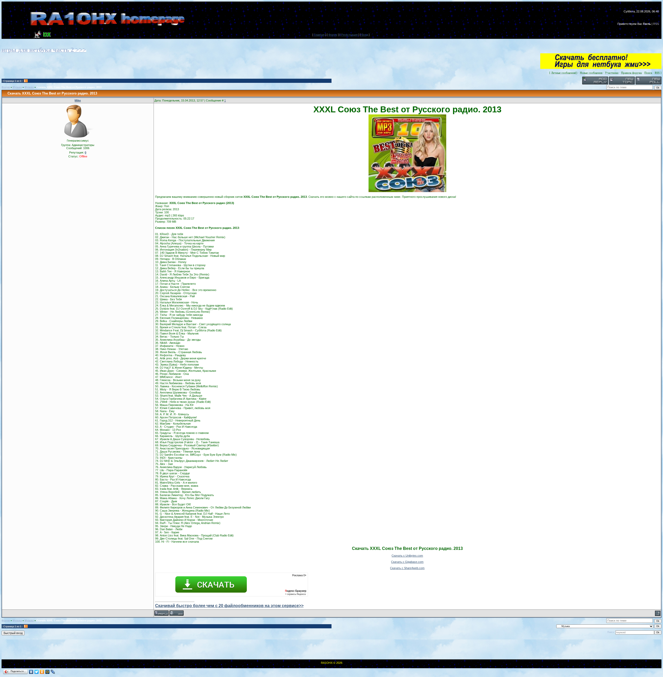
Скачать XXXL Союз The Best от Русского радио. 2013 (69, 87)
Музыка (17, 87)
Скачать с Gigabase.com (407, 561)
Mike (78, 100)
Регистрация (349, 34)
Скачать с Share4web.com (407, 568)
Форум (332, 34)
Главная (319, 34)
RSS (656, 23)
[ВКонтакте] (31, 671)
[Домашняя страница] (176, 613)
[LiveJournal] (53, 671)
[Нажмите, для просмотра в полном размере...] (407, 191)
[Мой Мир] (47, 671)
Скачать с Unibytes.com (407, 555)
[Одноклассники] (42, 671)
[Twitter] (36, 671)
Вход (365, 34)
